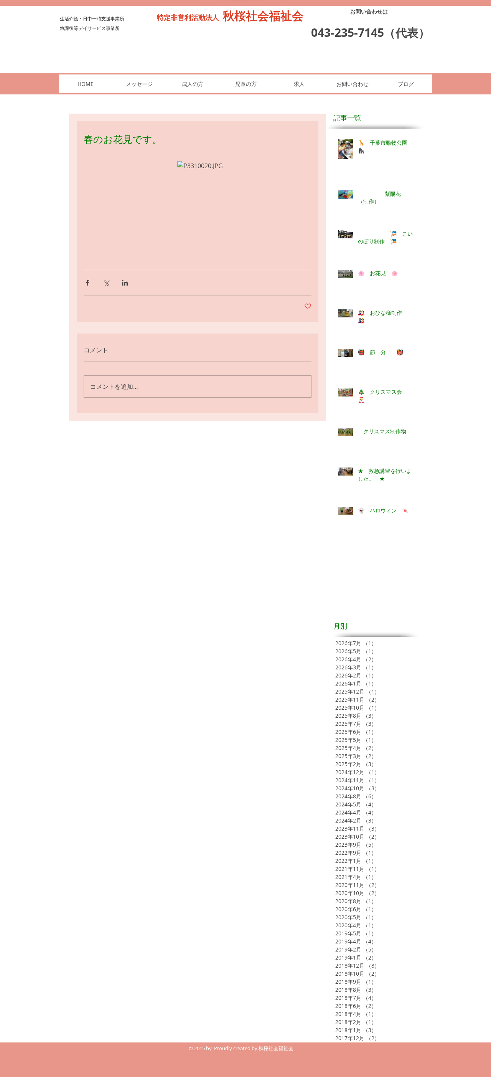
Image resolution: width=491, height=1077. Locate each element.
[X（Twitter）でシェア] (106, 282)
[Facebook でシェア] (87, 282)
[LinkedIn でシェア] (125, 282)
